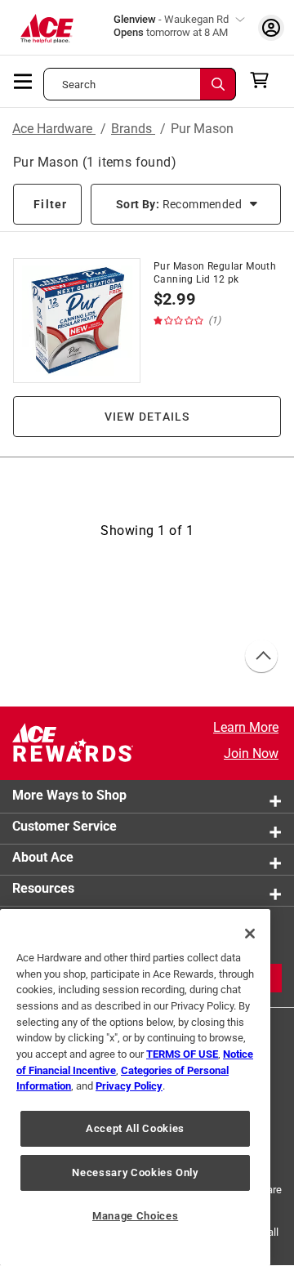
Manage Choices (135, 1216)
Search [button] (79, 84)
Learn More (245, 727)
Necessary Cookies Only (135, 1172)
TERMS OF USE (182, 1054)
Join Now (251, 753)
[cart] (264, 80)
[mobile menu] (23, 80)
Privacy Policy (129, 1086)
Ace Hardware (54, 128)
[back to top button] (260, 657)
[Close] (250, 934)
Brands (133, 128)
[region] (135, 1087)
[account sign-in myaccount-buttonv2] (271, 27)
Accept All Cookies (135, 1128)
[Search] (218, 84)
